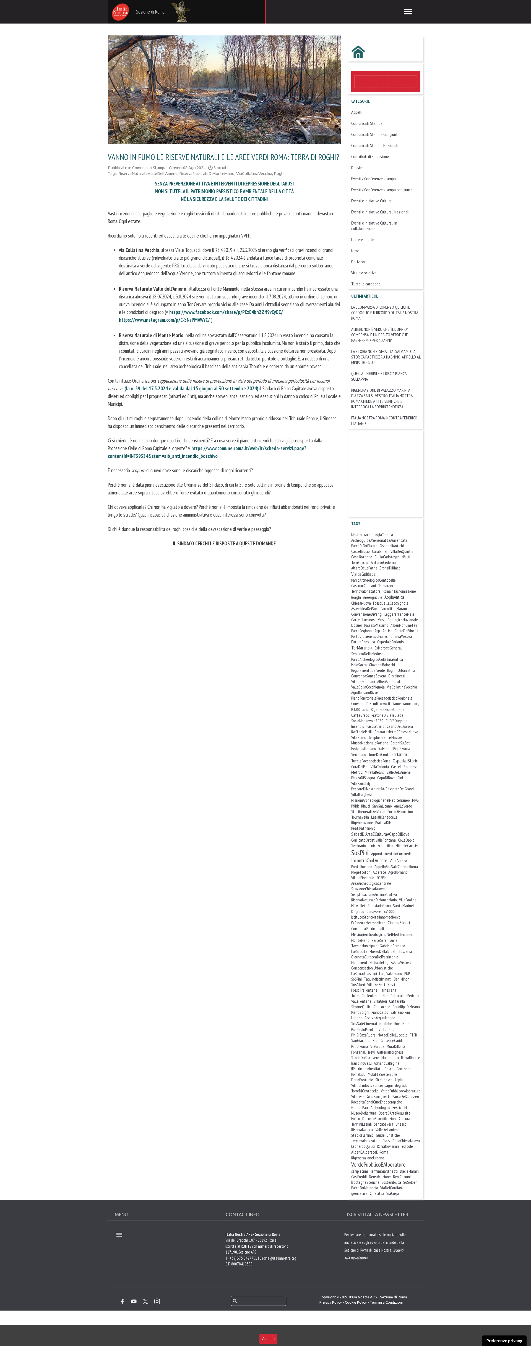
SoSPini (356, 979)
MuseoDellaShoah (382, 951)
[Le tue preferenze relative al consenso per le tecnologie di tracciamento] (504, 1340)
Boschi (389, 1068)
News (355, 250)
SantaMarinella (405, 905)
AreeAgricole (372, 597)
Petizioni (358, 261)
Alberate (379, 872)
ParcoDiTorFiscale (364, 545)
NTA (354, 906)
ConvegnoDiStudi (364, 703)
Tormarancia (387, 585)
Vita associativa (363, 272)
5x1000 (389, 911)
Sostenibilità (391, 1182)
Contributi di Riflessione (370, 156)
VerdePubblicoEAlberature (378, 1164)
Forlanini (399, 754)
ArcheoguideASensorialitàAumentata (379, 540)
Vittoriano (386, 1029)
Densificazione (380, 1176)
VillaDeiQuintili (402, 551)
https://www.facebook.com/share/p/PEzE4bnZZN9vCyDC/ (226, 312)
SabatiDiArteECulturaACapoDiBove (380, 834)
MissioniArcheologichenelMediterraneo (380, 800)
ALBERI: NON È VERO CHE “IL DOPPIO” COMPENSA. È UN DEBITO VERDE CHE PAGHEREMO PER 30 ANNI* (379, 334)
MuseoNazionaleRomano (369, 743)
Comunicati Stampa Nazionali (374, 145)
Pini (400, 777)
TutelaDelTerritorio (366, 995)
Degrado (357, 911)
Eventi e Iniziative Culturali (372, 200)
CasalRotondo (361, 556)
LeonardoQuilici (363, 1146)
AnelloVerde (403, 806)
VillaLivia (358, 1096)
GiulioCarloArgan (387, 556)
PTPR (413, 1035)
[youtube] (133, 1301)
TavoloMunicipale (364, 945)
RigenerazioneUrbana (387, 709)
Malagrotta (390, 1057)
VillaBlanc (358, 737)
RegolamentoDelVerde (368, 670)
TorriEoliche (360, 562)
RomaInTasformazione (399, 591)
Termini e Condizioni (386, 1302)
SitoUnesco (383, 1079)
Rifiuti (365, 806)
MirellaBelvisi (374, 772)
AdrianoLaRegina (386, 1063)
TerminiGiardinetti (384, 1171)
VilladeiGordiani (363, 681)
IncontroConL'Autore (369, 860)
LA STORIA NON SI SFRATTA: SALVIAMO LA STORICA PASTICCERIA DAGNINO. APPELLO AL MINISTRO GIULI (385, 357)
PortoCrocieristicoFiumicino (371, 636)
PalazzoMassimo (376, 625)
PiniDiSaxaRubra (363, 1035)
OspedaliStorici (405, 760)
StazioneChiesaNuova (368, 888)
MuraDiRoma (396, 1046)
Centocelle (382, 1006)
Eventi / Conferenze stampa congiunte (382, 189)
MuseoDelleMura (363, 1113)
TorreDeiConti (378, 754)
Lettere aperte (362, 239)
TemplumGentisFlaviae (385, 737)
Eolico (355, 1118)
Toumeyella (360, 817)
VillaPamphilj (360, 783)
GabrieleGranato (392, 945)
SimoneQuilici (361, 1006)
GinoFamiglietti (378, 1096)
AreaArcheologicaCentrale (371, 883)
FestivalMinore (403, 1107)
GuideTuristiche (388, 1135)
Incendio (357, 726)
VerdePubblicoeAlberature (400, 1091)
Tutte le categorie (366, 284)
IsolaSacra (359, 664)
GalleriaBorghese (390, 1052)
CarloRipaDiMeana (406, 1006)
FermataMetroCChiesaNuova (396, 731)
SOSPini (381, 877)
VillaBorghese (362, 794)
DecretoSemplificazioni (379, 1118)
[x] (145, 1301)
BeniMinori (402, 979)
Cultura (404, 1118)
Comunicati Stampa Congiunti (375, 134)
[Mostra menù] (408, 12)
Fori (375, 1040)
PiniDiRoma (359, 1046)
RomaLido (358, 1074)
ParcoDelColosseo (405, 1096)
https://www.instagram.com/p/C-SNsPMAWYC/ (164, 319)
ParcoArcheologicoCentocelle (373, 580)
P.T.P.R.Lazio (360, 709)
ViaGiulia (377, 1046)
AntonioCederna (383, 562)
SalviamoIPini (400, 1012)
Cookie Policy (356, 1302)
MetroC (357, 772)
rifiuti (406, 556)
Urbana (356, 1017)
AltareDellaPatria (364, 568)
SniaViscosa (403, 636)
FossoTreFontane (364, 990)
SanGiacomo (361, 1040)
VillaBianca (398, 860)
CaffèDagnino (396, 720)
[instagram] (157, 1301)
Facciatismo (375, 726)
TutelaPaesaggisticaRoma (371, 761)
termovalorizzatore (366, 1140)
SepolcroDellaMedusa (367, 653)
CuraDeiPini (359, 766)
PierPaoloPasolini (363, 1029)
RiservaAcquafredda (380, 1017)
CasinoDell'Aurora (400, 726)
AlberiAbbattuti (389, 681)
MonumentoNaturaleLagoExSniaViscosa (381, 962)
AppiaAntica (394, 597)
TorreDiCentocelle (365, 1091)
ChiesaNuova (361, 603)
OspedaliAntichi (392, 545)
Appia (399, 1079)
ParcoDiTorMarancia (395, 608)
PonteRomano (361, 866)
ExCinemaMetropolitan (368, 922)
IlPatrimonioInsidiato (366, 1068)
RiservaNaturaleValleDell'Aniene (148, 173)
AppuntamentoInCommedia (392, 853)
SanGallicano (382, 806)
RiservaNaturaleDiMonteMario (207, 173)
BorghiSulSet (400, 743)
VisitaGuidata (363, 574)
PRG (415, 800)
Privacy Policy (330, 1302)
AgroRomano (398, 872)
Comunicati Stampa (366, 123)
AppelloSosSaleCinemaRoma (396, 866)
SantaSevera (383, 1124)
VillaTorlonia (380, 766)
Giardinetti (396, 676)
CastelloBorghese (404, 766)
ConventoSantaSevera (368, 676)
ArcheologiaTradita (378, 534)
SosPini (360, 852)
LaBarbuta (359, 951)
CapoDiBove (386, 777)
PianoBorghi (360, 1012)
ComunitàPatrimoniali (367, 928)
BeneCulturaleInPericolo (401, 995)
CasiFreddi (359, 1176)
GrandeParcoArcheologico (370, 1107)
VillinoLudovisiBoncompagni (372, 1085)
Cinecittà (377, 1193)
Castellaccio (360, 551)
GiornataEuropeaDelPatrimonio (374, 957)
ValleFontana (361, 1001)
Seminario (358, 754)
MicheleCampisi (406, 845)
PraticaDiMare (386, 822)
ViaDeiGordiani (391, 1187)
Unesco (401, 1124)
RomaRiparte (410, 1057)
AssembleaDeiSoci (364, 608)
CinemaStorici (399, 923)
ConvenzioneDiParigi (366, 614)
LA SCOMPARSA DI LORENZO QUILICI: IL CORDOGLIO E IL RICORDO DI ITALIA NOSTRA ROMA (384, 312)
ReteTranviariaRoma (375, 905)
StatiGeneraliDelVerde (368, 811)
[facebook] (122, 1301)
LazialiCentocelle (384, 817)
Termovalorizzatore (366, 591)
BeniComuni (402, 1176)
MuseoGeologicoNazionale (398, 619)
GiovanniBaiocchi (382, 664)
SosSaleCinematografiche (371, 1023)
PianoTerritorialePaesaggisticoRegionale (381, 698)
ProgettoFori (361, 872)
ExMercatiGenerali (388, 648)
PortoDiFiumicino (400, 811)
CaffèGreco (360, 715)
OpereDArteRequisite (394, 1113)
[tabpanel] (376, 1257)
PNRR (355, 806)
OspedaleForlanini (391, 641)
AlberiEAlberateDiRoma (369, 1152)
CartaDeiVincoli (406, 630)
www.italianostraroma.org (399, 703)
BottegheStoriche (365, 1182)
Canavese (373, 911)
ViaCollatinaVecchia (254, 173)
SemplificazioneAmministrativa (374, 894)
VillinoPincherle (362, 877)
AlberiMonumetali (404, 625)
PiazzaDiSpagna (363, 777)
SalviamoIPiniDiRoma (394, 748)
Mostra (356, 534)
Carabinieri (380, 551)
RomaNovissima (388, 1146)
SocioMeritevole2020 (367, 720)
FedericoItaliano (363, 748)
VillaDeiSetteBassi (381, 984)
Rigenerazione (362, 822)
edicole (407, 1146)
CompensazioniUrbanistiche (372, 968)
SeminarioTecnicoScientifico (372, 845)
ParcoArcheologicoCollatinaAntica (377, 659)
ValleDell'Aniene (399, 772)
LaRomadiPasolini (364, 973)
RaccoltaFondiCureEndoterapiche (376, 1102)
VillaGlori (380, 1001)
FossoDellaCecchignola (390, 603)
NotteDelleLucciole (392, 1035)
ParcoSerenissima (384, 940)
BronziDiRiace (390, 568)
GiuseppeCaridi (392, 1040)
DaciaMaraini (410, 1171)
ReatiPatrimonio (363, 828)
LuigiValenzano (390, 973)
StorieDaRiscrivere (365, 1057)
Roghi (279, 173)
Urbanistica (406, 670)
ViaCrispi (392, 1193)
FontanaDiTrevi (363, 1052)
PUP (407, 973)
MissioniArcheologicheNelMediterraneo (382, 934)
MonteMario (360, 940)
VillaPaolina (408, 900)
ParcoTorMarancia (364, 1187)
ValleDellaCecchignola (368, 687)
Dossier (357, 167)
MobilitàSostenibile (382, 1074)
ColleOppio (406, 840)
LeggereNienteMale (399, 614)
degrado (401, 1085)
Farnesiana (388, 990)
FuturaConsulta (363, 641)
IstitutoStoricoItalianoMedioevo (375, 917)
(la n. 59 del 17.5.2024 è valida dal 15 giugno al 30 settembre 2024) (191, 388)
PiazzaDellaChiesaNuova (401, 1140)
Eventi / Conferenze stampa (373, 178)
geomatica (359, 1193)
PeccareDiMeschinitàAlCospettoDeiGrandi (383, 788)
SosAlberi (358, 984)
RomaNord (402, 1023)
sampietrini (359, 1171)
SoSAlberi (410, 1182)
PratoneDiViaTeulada (387, 715)
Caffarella (397, 1001)
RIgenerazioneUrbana (367, 1158)
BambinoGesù (361, 1063)
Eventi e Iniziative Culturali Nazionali (380, 212)
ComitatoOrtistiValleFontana (373, 840)
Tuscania (405, 951)
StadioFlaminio (362, 1135)
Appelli (356, 112)
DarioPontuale (362, 1079)
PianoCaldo (379, 1012)
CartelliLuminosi (363, 619)
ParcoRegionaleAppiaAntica (371, 630)
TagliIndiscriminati (378, 979)
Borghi (356, 597)
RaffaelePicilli (362, 731)
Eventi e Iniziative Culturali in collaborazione (374, 225)
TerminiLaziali (361, 1124)
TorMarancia (361, 647)
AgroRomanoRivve (364, 692)
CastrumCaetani (363, 585)
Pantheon (404, 1068)
